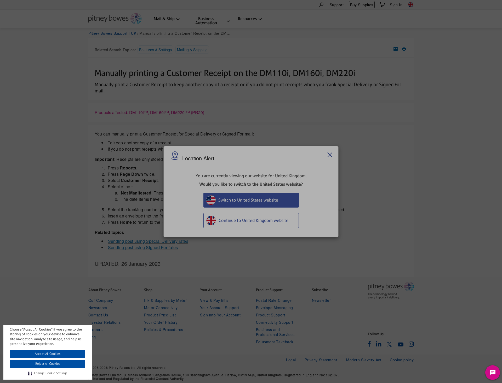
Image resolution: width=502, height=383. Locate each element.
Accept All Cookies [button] (47, 354)
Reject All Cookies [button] (47, 364)
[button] (47, 373)
